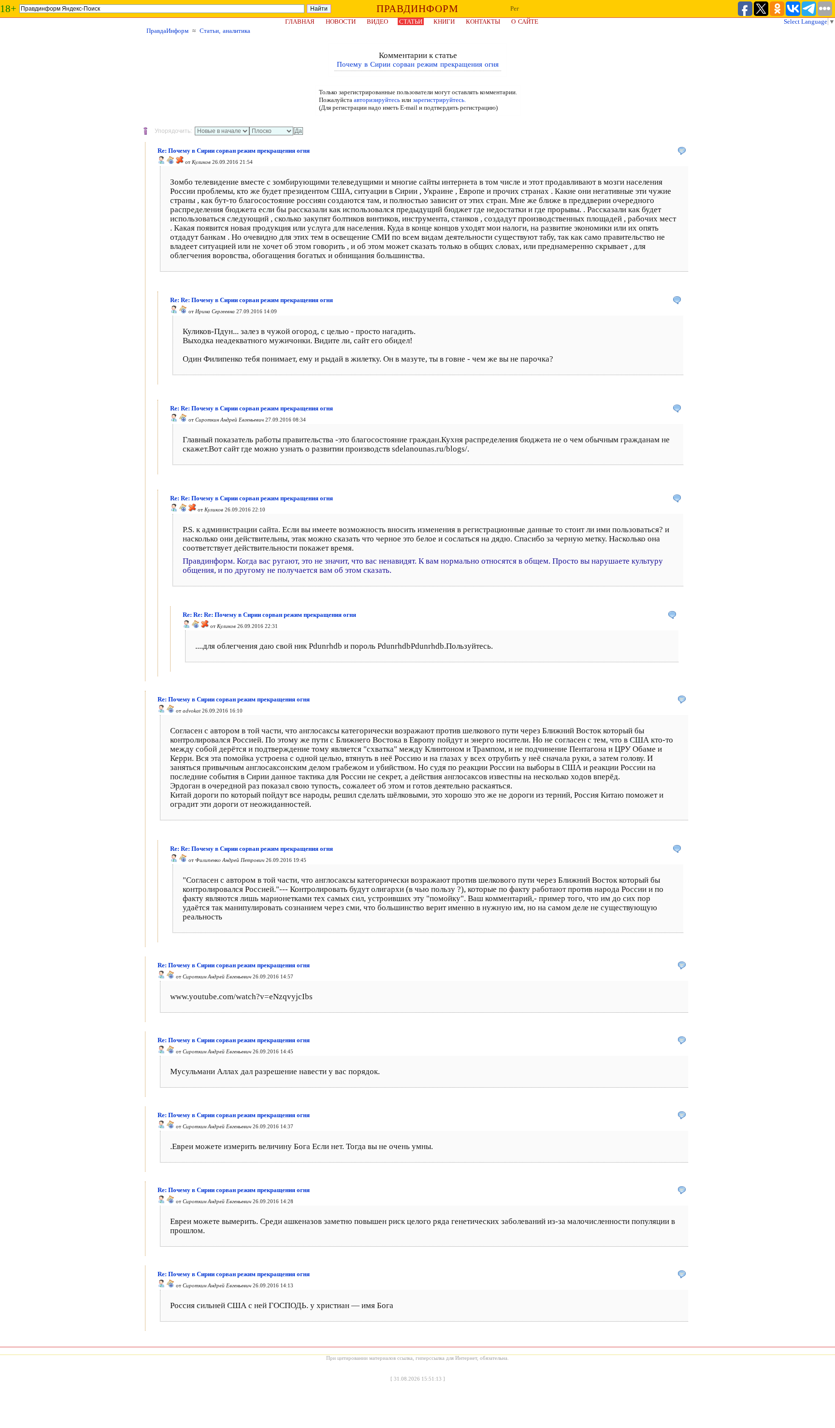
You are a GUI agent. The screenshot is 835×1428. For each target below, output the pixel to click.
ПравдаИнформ (167, 30)
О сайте (524, 21)
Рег (514, 8)
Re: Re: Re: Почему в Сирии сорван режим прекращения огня (269, 614)
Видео (377, 21)
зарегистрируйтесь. (439, 99)
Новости (341, 21)
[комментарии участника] (170, 162)
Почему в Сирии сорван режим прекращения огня (418, 64)
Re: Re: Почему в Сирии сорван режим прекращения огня (251, 300)
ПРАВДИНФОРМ (417, 9)
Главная (300, 21)
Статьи (410, 21)
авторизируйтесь (377, 99)
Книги (444, 21)
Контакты (483, 21)
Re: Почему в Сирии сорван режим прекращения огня (234, 150)
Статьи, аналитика (225, 30)
